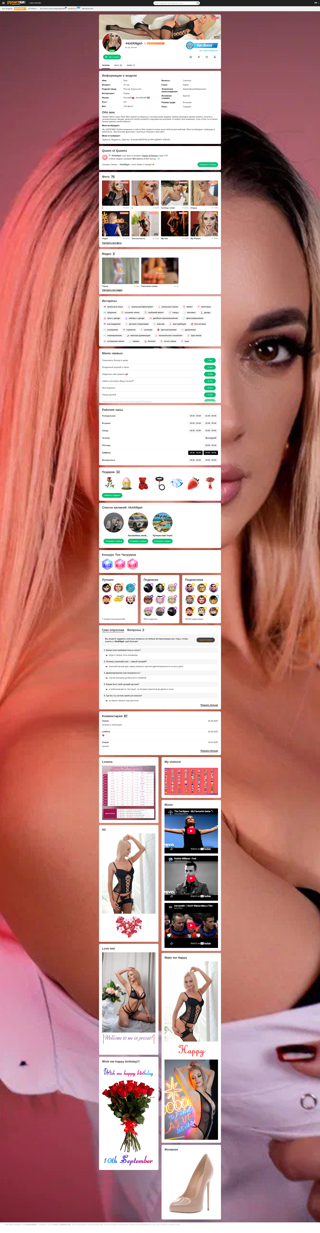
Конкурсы (72, 9)
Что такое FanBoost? (208, 51)
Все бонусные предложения (52, 9)
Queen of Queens (150, 156)
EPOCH (55, 1224)
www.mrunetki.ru (31, 1224)
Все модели (7, 9)
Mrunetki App (87, 9)
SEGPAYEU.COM (65, 1224)
